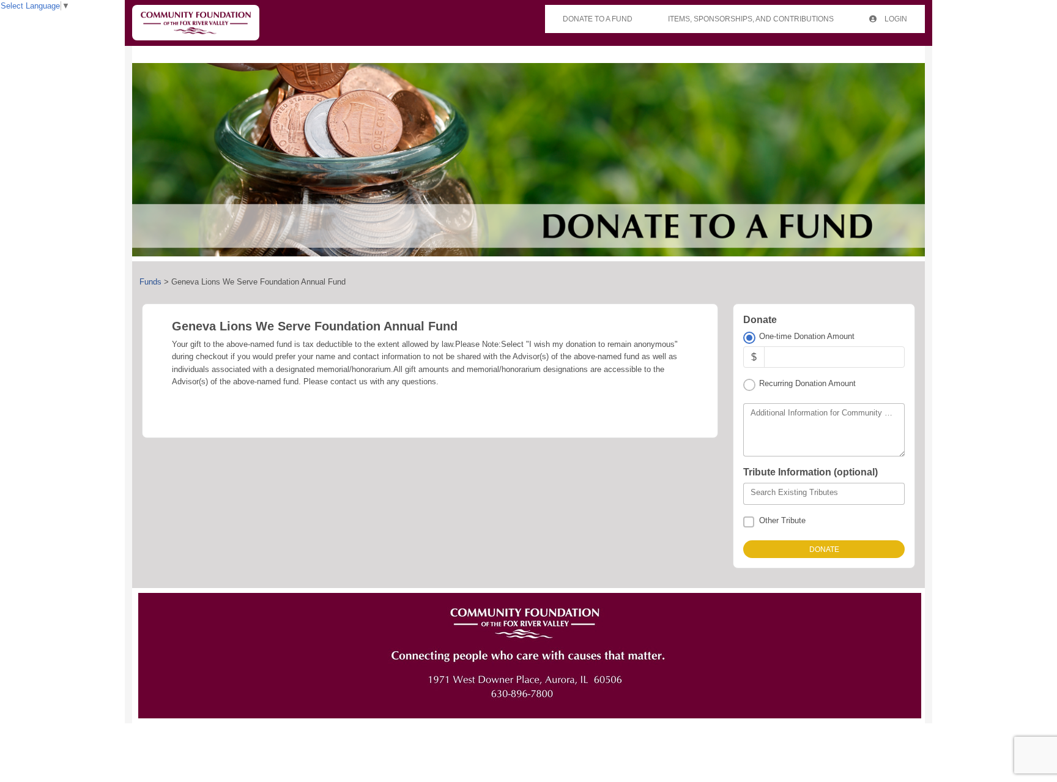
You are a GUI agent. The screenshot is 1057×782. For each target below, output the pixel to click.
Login (895, 19)
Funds (150, 281)
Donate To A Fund (597, 19)
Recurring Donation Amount (807, 383)
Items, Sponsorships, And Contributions (751, 19)
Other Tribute (782, 520)
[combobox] (824, 494)
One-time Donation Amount (807, 336)
